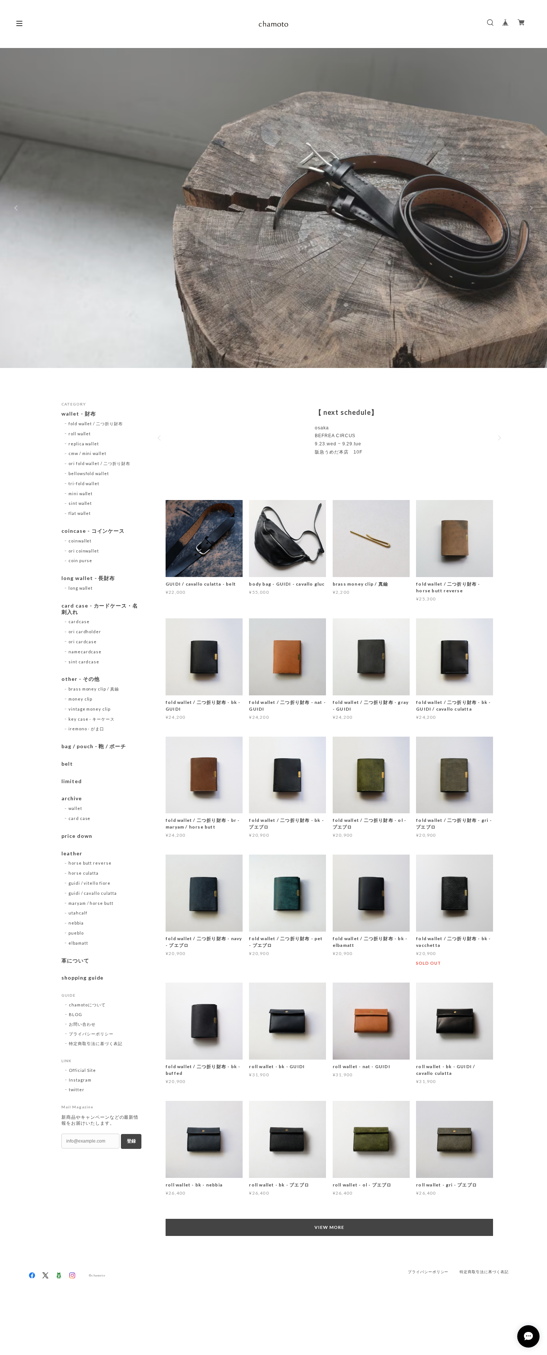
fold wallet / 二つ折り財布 (95, 423)
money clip (80, 698)
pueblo (76, 932)
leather (71, 853)
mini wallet (80, 493)
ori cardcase (82, 641)
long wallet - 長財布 (88, 578)
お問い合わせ (82, 1024)
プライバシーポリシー (91, 1033)
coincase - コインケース (93, 531)
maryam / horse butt (90, 903)
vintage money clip (89, 709)
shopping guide (82, 978)
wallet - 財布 (81, 414)
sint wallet (80, 503)
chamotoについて (87, 1004)
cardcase (79, 621)
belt (67, 764)
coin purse (80, 560)
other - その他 (80, 679)
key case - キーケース (91, 719)
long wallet (80, 588)
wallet (75, 808)
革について (75, 961)
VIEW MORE (329, 1227)
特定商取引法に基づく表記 (95, 1043)
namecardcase (85, 651)
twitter (76, 1089)
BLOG (75, 1014)
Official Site (82, 1070)
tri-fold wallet (83, 483)
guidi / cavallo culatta (92, 893)
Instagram (80, 1079)
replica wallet (83, 443)
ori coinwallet (83, 550)
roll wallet (79, 433)
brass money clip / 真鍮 (93, 688)
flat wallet (79, 513)
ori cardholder (84, 631)
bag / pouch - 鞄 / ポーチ (93, 746)
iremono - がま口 (86, 728)
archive (71, 798)
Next (530, 208)
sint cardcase (83, 661)
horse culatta (83, 873)
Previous (16, 208)
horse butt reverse (90, 863)
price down (76, 836)
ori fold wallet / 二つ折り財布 (99, 463)
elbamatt (78, 943)
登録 (131, 1141)
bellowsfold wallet (88, 473)
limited (71, 781)
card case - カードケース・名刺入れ (99, 609)
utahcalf (77, 912)
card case (79, 818)
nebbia (76, 922)
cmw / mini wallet (87, 453)
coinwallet (80, 540)
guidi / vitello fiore (89, 883)
